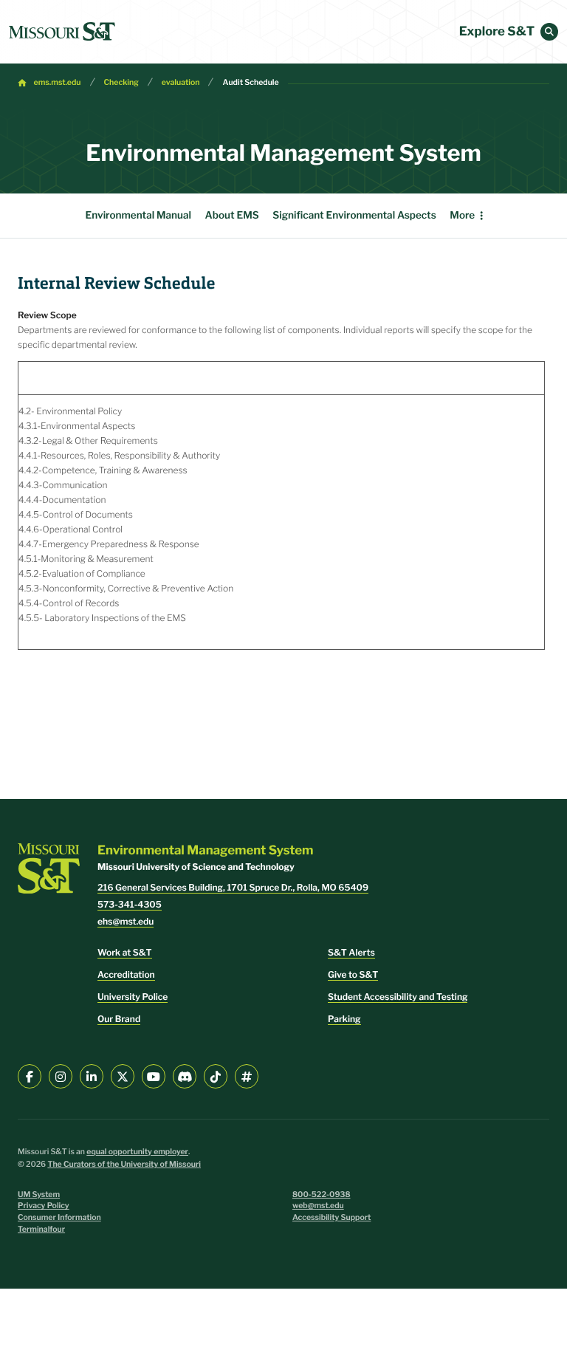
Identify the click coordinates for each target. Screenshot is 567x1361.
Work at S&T (124, 952)
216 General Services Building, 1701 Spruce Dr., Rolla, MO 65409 (232, 887)
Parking (344, 1018)
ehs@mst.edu (125, 921)
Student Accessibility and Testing (397, 996)
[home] (62, 31)
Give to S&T (353, 974)
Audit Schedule (250, 82)
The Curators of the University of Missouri (124, 1164)
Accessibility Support (331, 1217)
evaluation (181, 82)
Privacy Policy (43, 1205)
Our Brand (118, 1018)
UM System (39, 1194)
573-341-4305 (129, 904)
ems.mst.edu (57, 82)
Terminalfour (41, 1229)
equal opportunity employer (137, 1151)
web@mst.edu (318, 1205)
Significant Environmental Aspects (354, 216)
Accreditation (126, 974)
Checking (121, 82)
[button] (549, 32)
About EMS (232, 216)
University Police (132, 996)
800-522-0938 (321, 1194)
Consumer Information (59, 1217)
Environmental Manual (139, 216)
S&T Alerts (351, 952)
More (462, 216)
